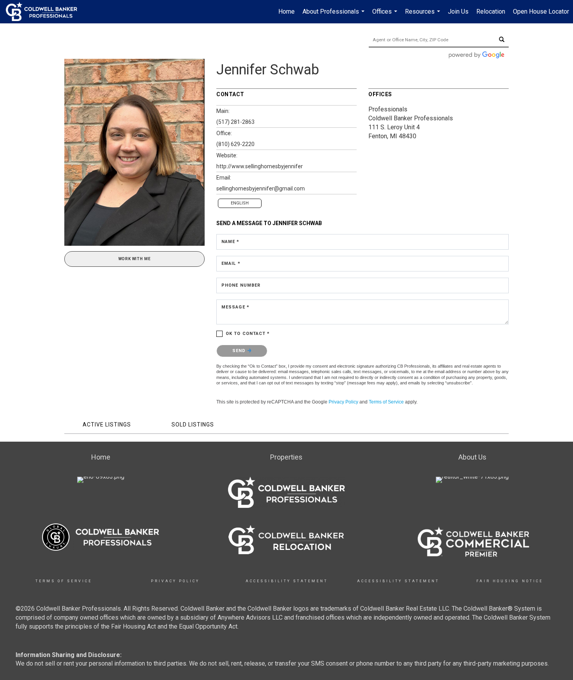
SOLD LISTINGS (193, 424)
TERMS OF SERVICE (63, 581)
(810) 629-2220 (235, 144)
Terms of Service (386, 402)
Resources (423, 15)
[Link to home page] (45, 11)
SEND (240, 350)
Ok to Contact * (248, 333)
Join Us (458, 11)
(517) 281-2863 (235, 122)
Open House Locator (541, 11)
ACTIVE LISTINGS (107, 424)
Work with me (134, 259)
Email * (231, 263)
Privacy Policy (343, 402)
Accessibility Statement (287, 581)
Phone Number (240, 285)
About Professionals (334, 15)
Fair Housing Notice (509, 581)
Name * (230, 241)
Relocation (490, 11)
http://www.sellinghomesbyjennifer (259, 166)
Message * (235, 307)
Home (286, 11)
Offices (385, 15)
